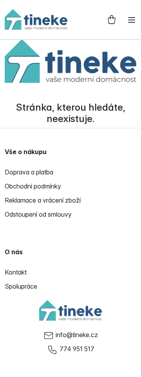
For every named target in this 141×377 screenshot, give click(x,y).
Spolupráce (21, 286)
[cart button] (112, 20)
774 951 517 (77, 349)
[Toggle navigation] (131, 20)
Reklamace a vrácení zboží (43, 200)
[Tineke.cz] (70, 310)
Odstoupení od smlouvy (38, 214)
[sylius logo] (36, 19)
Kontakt (16, 272)
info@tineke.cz (77, 335)
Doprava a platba (29, 172)
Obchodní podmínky (33, 186)
